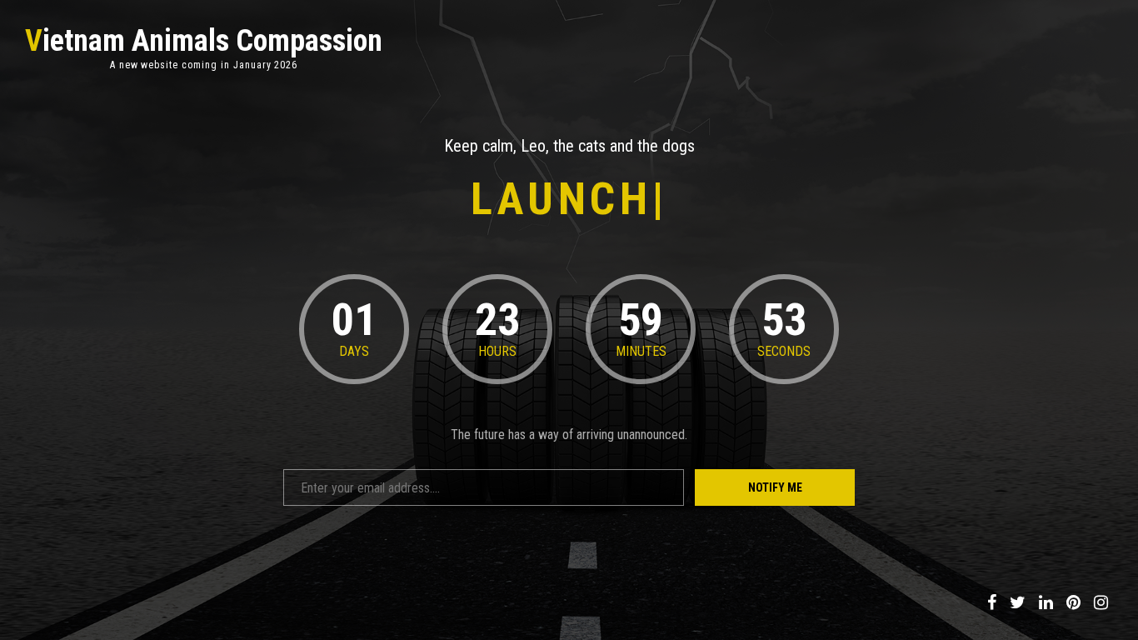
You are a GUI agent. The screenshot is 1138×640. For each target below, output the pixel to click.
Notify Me (775, 487)
